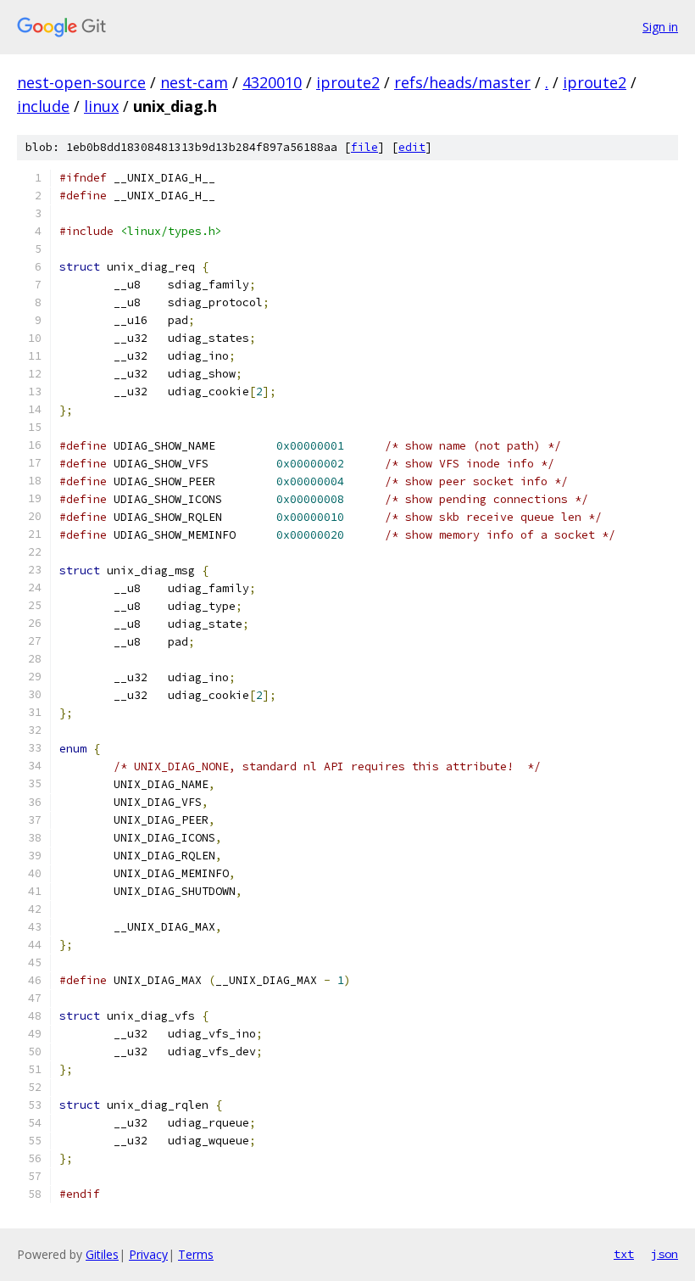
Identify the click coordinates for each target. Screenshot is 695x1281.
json (664, 1253)
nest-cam (194, 82)
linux (101, 106)
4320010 (272, 82)
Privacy (148, 1254)
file (364, 147)
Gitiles (102, 1254)
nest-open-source (81, 82)
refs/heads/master (462, 82)
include (43, 106)
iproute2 (348, 82)
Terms (196, 1254)
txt (624, 1253)
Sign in (660, 27)
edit (411, 147)
